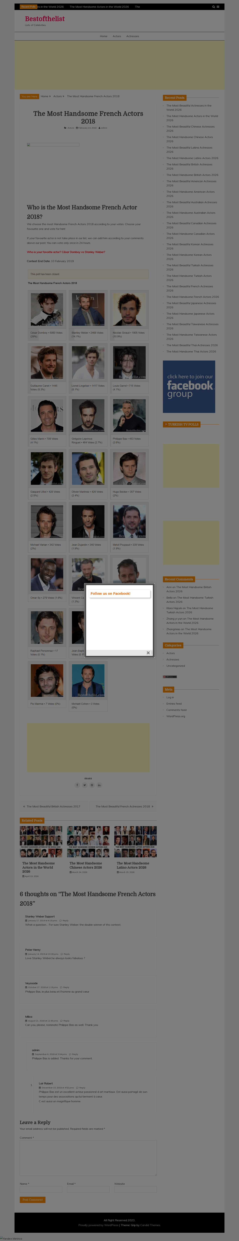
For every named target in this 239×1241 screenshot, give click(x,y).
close (149, 653)
